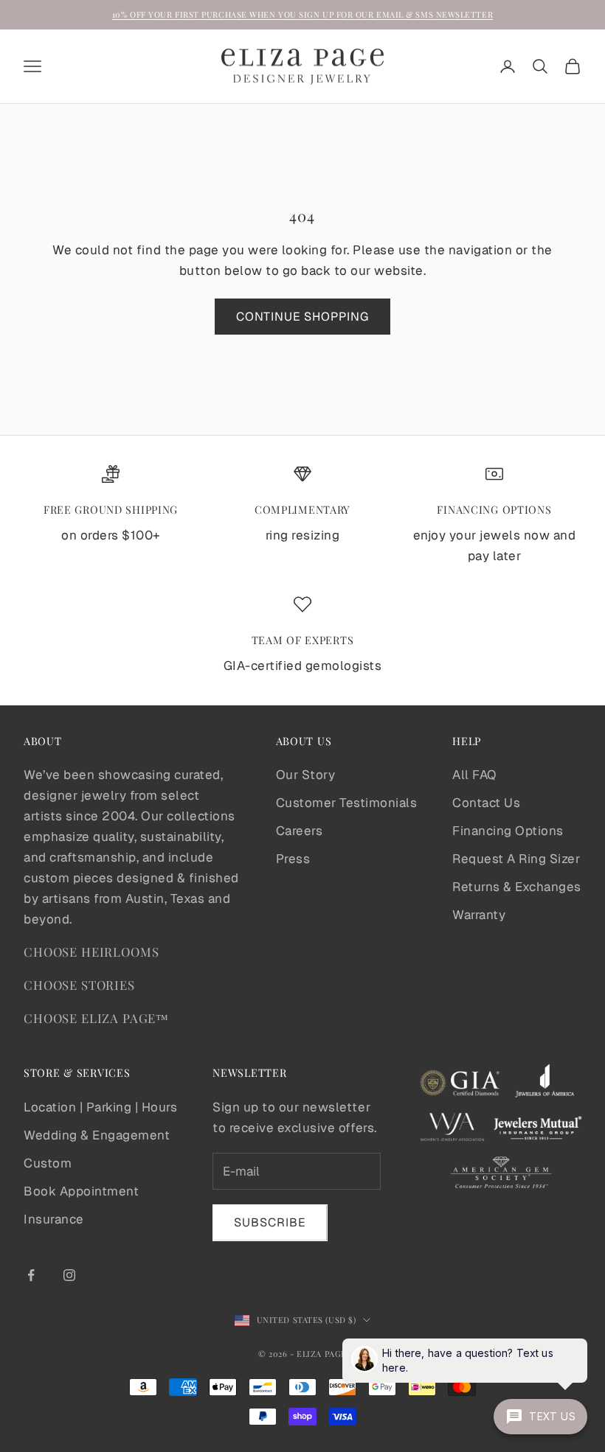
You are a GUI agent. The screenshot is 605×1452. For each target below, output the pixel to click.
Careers (299, 831)
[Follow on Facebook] (31, 1275)
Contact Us (486, 803)
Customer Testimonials (347, 803)
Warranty (478, 915)
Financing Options (508, 831)
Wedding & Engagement (97, 1135)
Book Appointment (81, 1191)
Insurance (54, 1219)
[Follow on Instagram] (69, 1275)
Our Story (306, 775)
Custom (48, 1163)
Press (293, 859)
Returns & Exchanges (516, 887)
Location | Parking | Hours (100, 1107)
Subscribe (270, 1222)
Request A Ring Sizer (516, 859)
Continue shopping (302, 316)
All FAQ (474, 775)
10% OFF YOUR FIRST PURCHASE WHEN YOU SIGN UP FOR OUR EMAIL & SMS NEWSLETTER (302, 14)
